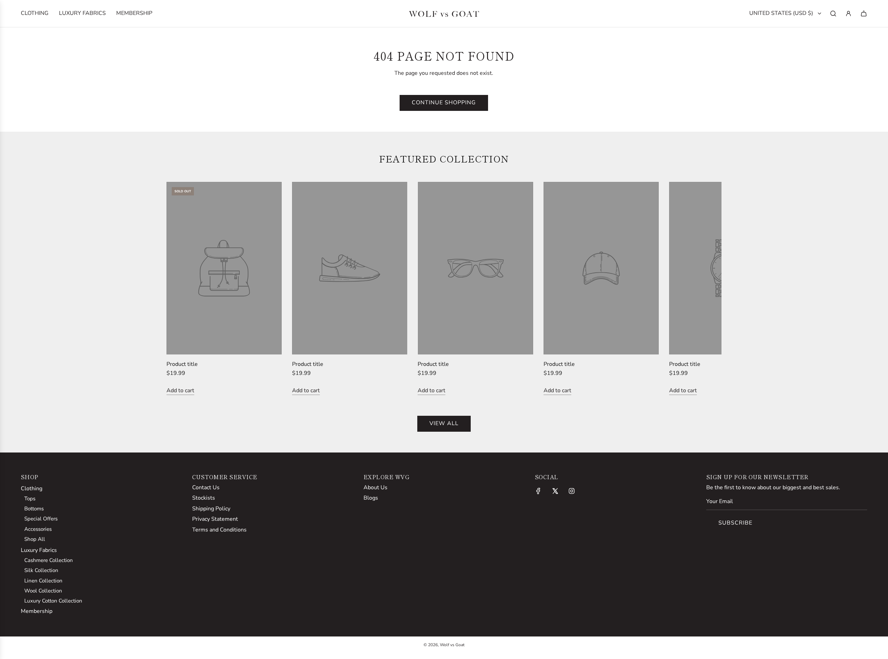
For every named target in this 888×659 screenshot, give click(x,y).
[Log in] (848, 13)
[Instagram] (571, 491)
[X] (555, 491)
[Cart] (863, 13)
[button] (179, 288)
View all (444, 423)
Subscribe (735, 523)
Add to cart (180, 390)
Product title (182, 364)
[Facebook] (538, 491)
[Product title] (224, 268)
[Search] (833, 13)
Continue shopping (444, 102)
